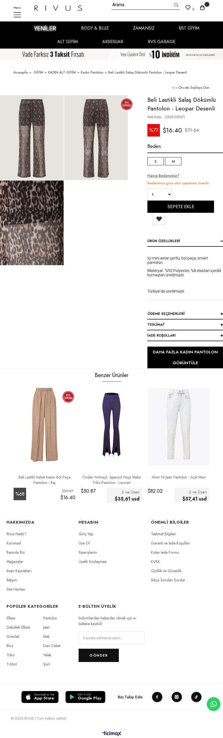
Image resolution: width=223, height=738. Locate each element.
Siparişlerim (88, 552)
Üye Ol (84, 543)
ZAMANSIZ (143, 28)
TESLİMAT (156, 324)
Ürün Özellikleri (163, 240)
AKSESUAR (112, 42)
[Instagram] (177, 697)
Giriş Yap (86, 534)
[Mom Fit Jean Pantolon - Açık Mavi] (178, 424)
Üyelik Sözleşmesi (93, 561)
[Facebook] (157, 697)
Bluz (10, 645)
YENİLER (45, 28)
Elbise (11, 618)
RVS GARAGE (161, 42)
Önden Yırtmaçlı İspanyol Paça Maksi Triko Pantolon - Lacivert (111, 479)
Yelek (47, 655)
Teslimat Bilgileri (163, 534)
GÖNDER (98, 655)
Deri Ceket (51, 645)
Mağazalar (15, 561)
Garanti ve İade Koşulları (170, 543)
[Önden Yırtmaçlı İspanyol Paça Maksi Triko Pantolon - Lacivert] (112, 424)
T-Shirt (12, 664)
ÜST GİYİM (189, 28)
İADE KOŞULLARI (161, 335)
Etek (46, 636)
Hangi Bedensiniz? (163, 175)
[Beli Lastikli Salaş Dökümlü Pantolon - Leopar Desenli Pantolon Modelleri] (32, 137)
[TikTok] (196, 697)
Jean (46, 627)
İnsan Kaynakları (19, 571)
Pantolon (50, 618)
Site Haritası (16, 589)
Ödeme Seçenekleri (166, 313)
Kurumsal (14, 543)
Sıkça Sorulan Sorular (168, 580)
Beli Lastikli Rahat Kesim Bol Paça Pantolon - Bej (44, 479)
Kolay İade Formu (165, 552)
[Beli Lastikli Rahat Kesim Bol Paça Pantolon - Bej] (44, 424)
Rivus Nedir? (17, 534)
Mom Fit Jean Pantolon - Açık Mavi (179, 477)
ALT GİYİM (67, 42)
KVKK (155, 561)
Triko (10, 655)
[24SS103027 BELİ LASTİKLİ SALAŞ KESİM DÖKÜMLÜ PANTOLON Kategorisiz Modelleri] (32, 222)
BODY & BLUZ (95, 28)
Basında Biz (16, 552)
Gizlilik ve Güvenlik (166, 571)
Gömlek (13, 636)
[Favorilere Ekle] (159, 219)
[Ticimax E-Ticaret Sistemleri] (111, 734)
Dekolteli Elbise (18, 627)
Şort (46, 664)
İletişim (12, 580)
